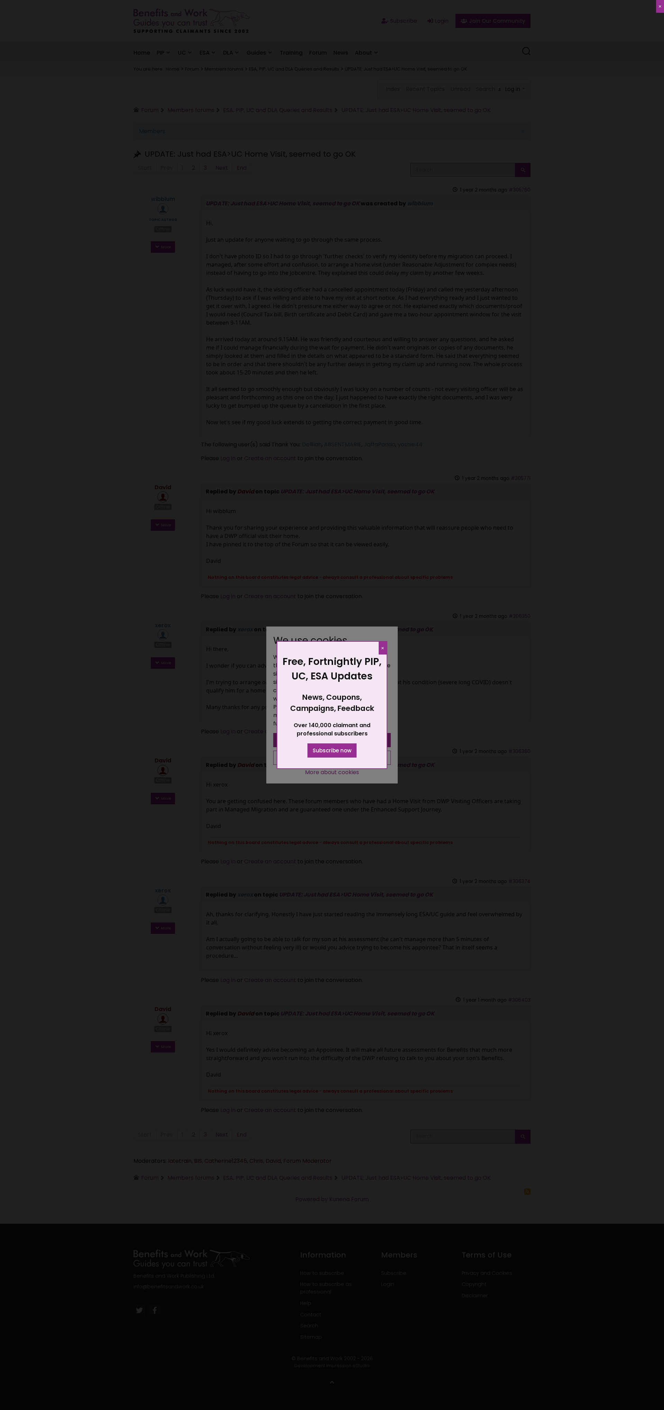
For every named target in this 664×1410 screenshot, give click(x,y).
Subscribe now (332, 750)
